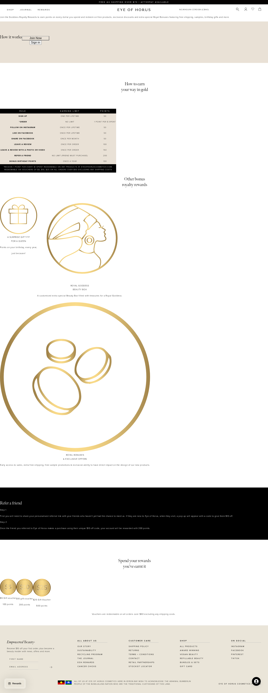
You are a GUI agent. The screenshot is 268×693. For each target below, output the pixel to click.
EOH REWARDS (85, 662)
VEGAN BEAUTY (189, 654)
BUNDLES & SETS (190, 662)
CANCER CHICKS (86, 666)
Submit (50, 667)
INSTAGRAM (237, 646)
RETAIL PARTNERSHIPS (142, 662)
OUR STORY (84, 646)
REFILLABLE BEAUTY (191, 658)
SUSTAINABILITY (86, 650)
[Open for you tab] (256, 681)
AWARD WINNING (189, 650)
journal (26, 10)
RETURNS (134, 650)
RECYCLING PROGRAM (90, 654)
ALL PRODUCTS (189, 646)
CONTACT (134, 658)
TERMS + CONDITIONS (141, 654)
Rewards (44, 10)
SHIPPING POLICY (139, 646)
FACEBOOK (237, 650)
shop (10, 10)
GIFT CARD (186, 666)
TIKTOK (235, 658)
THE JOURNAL (85, 658)
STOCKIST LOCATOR (140, 666)
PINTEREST (237, 654)
